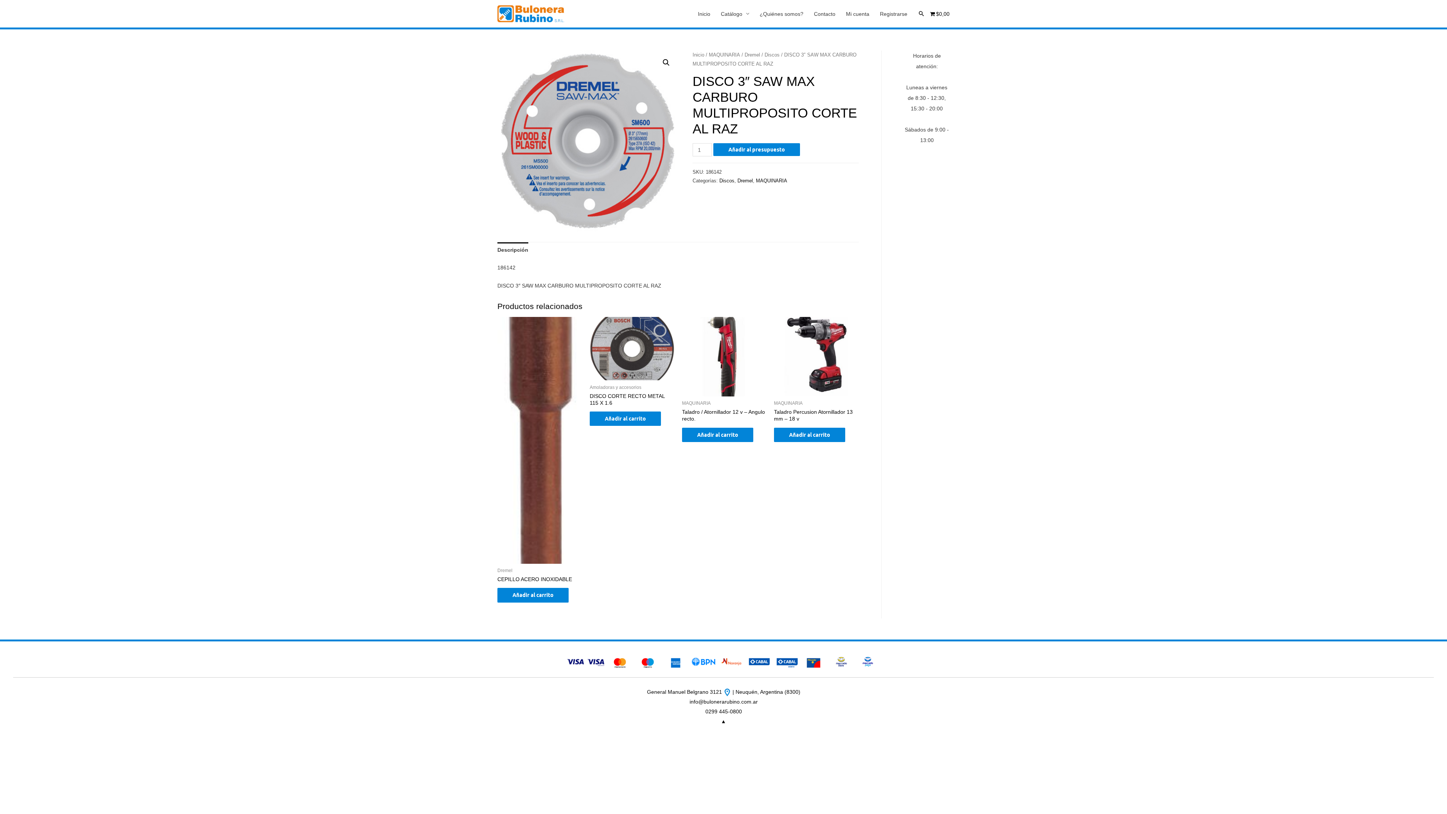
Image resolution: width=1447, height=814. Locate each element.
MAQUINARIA (724, 55)
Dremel (752, 55)
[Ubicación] (728, 692)
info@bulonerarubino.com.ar (724, 702)
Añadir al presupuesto (756, 150)
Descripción (512, 250)
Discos (772, 55)
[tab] (512, 249)
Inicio (704, 14)
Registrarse (893, 14)
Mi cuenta (857, 14)
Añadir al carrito (533, 595)
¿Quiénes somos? (781, 14)
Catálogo (731, 14)
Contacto (824, 14)
